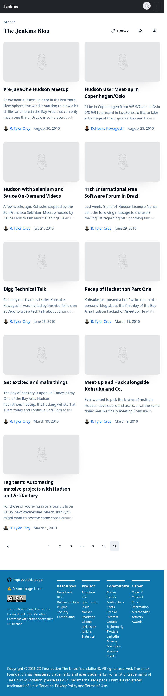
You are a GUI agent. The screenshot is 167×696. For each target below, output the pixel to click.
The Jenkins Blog (26, 30)
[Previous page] (8, 546)
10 (103, 546)
